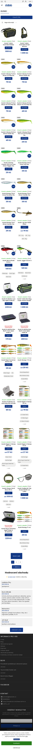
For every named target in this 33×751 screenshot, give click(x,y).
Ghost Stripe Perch (24, 372)
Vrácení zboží (5, 650)
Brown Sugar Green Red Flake (7, 464)
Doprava (3, 648)
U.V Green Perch (24, 414)
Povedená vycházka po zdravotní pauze (14, 664)
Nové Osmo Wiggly (7, 676)
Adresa (3, 646)
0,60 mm (8, 504)
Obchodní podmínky (7, 652)
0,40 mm (5, 501)
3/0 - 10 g (21, 235)
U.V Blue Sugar (24, 418)
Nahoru (17, 567)
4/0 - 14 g (27, 235)
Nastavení (16, 739)
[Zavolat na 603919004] (5, 1)
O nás (2, 639)
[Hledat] (23, 1)
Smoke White (24, 378)
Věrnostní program (7, 644)
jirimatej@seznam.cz (9, 697)
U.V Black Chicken (24, 421)
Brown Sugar (7, 373)
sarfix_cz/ (6, 704)
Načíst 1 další (16, 556)
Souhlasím (16, 743)
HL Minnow (24, 276)
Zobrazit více (16, 630)
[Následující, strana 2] (16, 562)
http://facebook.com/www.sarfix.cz (14, 701)
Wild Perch (20, 272)
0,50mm (12, 501)
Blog (2, 641)
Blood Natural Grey (24, 375)
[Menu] (2, 5)
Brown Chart (8, 457)
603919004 (6, 699)
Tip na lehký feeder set (8, 670)
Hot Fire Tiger (8, 460)
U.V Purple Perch (24, 465)
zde (26, 736)
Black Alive (27, 272)
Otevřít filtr (16, 17)
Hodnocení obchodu (16, 572)
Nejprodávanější (9, 22)
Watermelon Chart (8, 376)
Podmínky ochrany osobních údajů (11, 655)
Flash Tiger (12, 273)
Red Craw (8, 276)
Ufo (12, 373)
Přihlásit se (16, 725)
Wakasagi (4, 273)
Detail (24, 227)
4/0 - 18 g (24, 238)
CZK (30, 1)
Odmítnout (16, 748)
